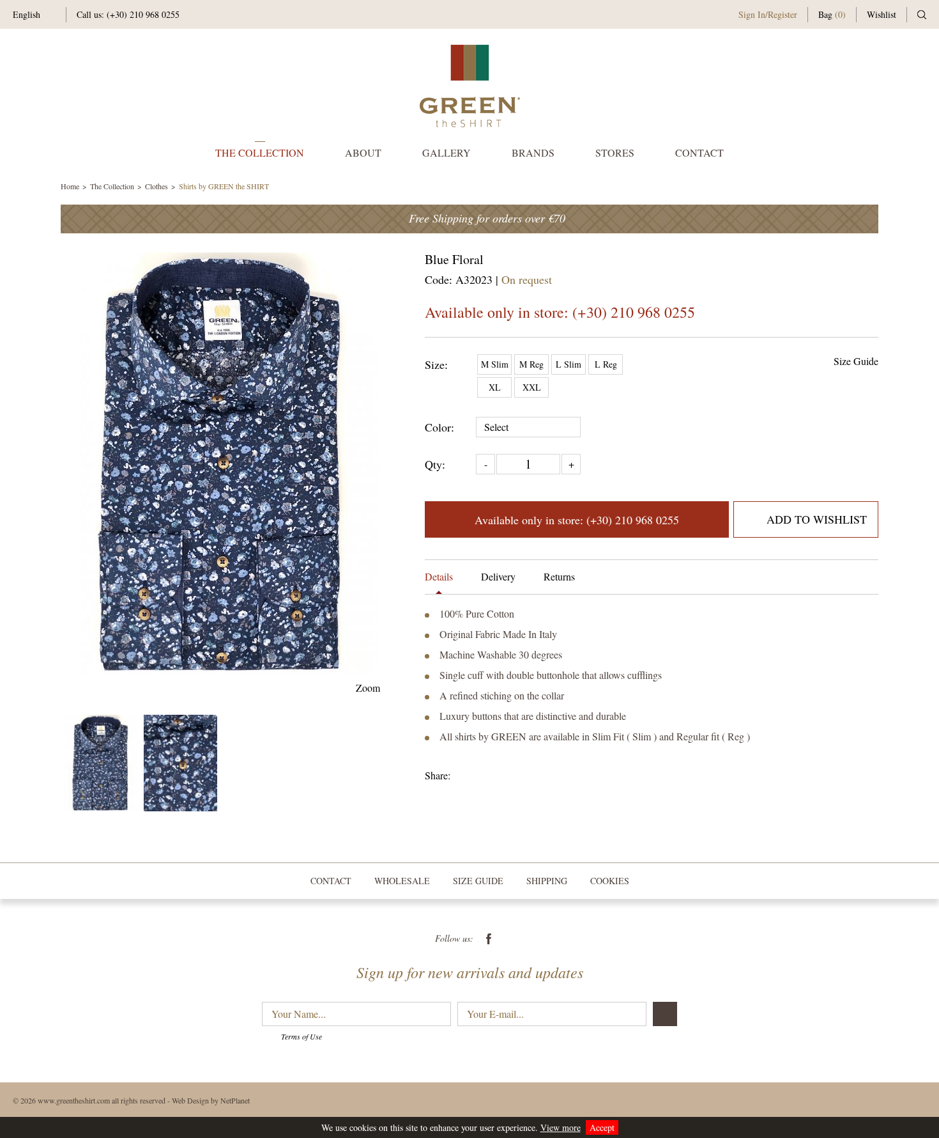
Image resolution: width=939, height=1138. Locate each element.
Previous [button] (69, 463)
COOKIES (609, 881)
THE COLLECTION (259, 152)
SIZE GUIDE (478, 881)
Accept (602, 1127)
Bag (832, 14)
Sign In (751, 14)
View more (560, 1127)
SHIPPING (546, 881)
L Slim (568, 364)
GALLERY (446, 152)
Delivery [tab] (498, 576)
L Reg (606, 364)
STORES (614, 152)
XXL (532, 387)
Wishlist (881, 14)
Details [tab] (439, 576)
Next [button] (372, 463)
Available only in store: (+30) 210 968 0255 (560, 312)
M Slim (494, 364)
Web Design (190, 1100)
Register (782, 14)
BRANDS (533, 152)
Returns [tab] (559, 576)
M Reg (531, 364)
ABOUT (363, 152)
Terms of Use (301, 1036)
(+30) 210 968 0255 (143, 14)
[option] (220, 463)
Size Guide (856, 361)
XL (495, 387)
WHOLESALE (402, 881)
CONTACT (699, 152)
